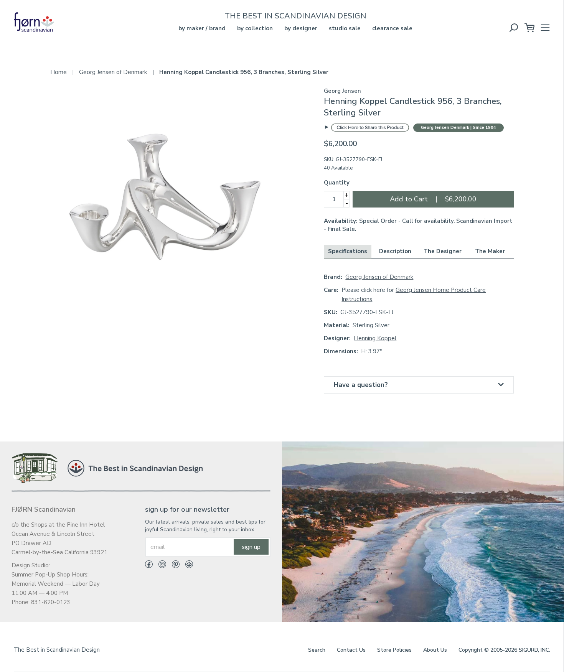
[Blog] (186, 565)
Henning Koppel (375, 338)
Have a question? (361, 384)
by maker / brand (202, 28)
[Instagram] (159, 565)
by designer (300, 28)
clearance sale (392, 28)
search (316, 650)
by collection (255, 28)
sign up (251, 547)
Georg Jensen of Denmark (379, 277)
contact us (351, 650)
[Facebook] (149, 565)
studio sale (345, 28)
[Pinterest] (173, 565)
